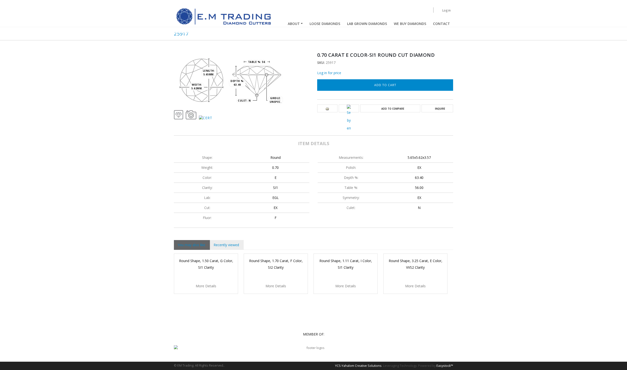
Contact (441, 23)
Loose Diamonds (325, 23)
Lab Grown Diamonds (367, 23)
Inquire (440, 108)
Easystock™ (444, 366)
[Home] (224, 16)
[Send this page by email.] (349, 118)
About (294, 23)
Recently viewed (226, 245)
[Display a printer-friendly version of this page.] (327, 109)
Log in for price (329, 72)
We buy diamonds (410, 23)
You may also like (191, 245)
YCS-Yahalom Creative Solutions (358, 366)
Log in (446, 10)
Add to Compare (392, 108)
